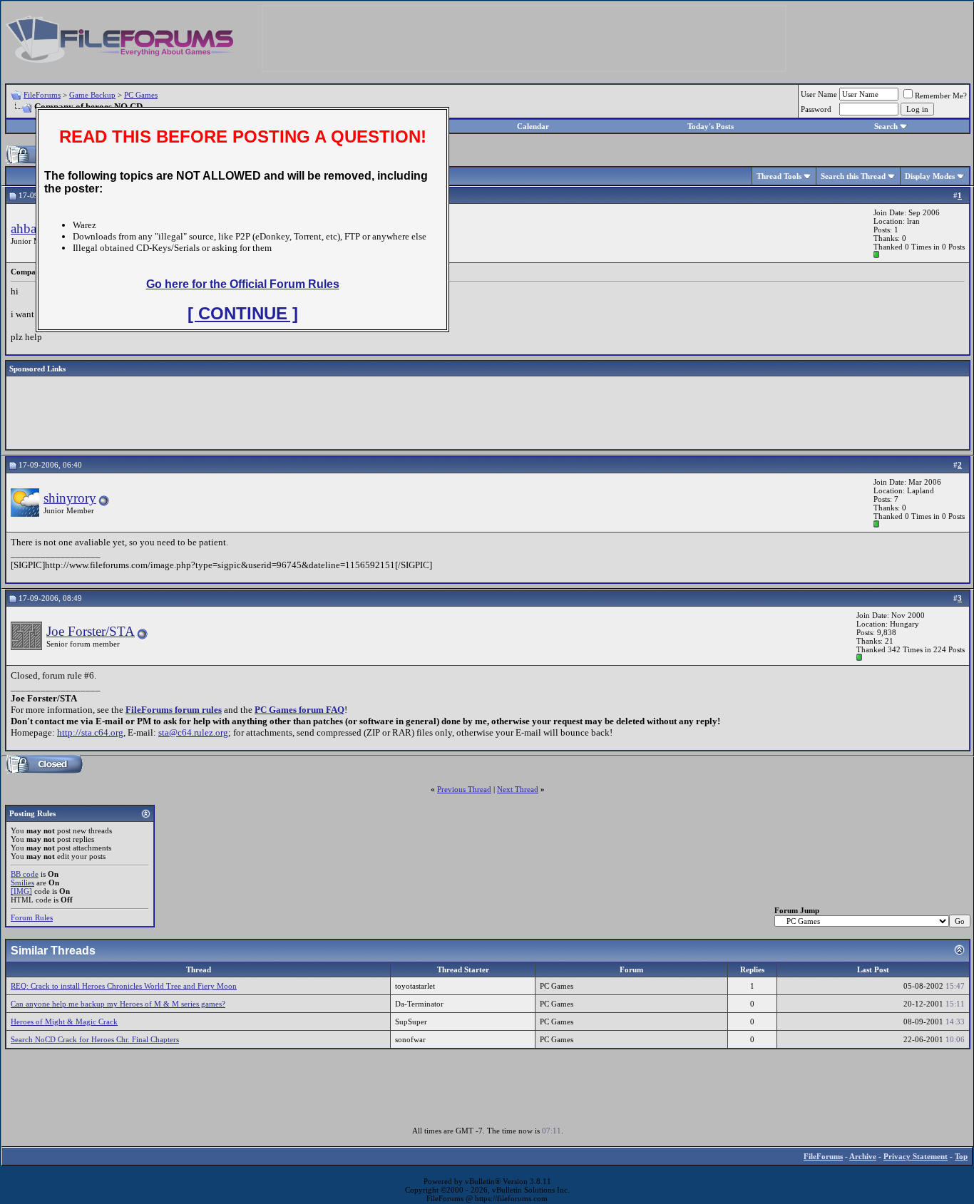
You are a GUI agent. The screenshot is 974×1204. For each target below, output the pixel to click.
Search (886, 126)
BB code (25, 874)
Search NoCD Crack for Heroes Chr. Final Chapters (95, 1039)
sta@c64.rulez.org (193, 732)
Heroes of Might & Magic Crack (64, 1021)
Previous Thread (464, 789)
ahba (23, 228)
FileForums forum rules (173, 709)
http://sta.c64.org (90, 732)
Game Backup (92, 95)
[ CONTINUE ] (243, 313)
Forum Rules (32, 917)
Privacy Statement (915, 1156)
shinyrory (69, 497)
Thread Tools (779, 176)
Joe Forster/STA (90, 631)
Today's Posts (710, 126)
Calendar (533, 126)
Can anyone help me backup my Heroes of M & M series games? (118, 1003)
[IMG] (21, 891)
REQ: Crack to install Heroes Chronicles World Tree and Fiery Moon (124, 986)
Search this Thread (853, 176)
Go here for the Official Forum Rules (242, 284)
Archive (862, 1156)
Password (816, 109)
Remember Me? (941, 95)
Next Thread (517, 789)
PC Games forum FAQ (299, 709)
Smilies (22, 882)
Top (961, 1156)
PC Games (141, 95)
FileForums (42, 95)
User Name (819, 94)
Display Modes (930, 176)
